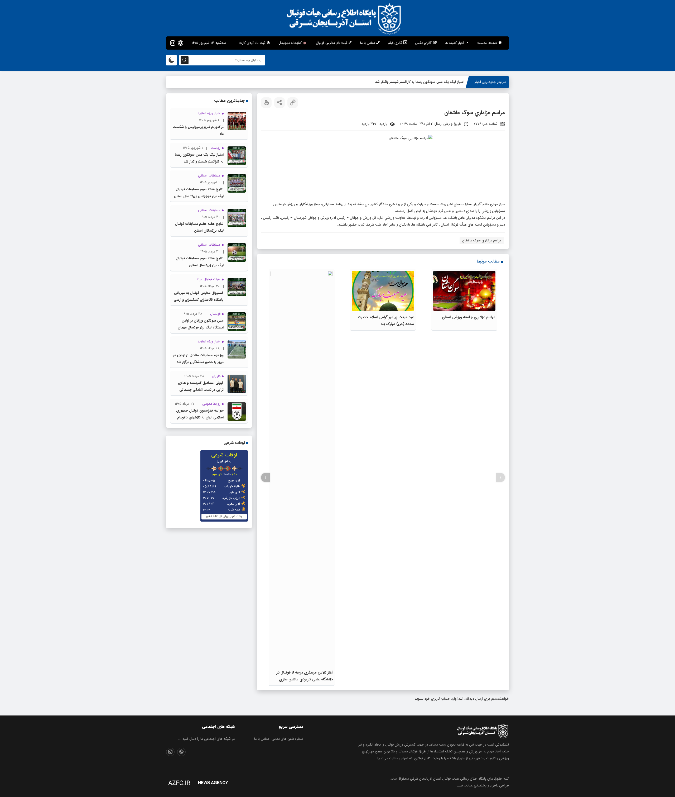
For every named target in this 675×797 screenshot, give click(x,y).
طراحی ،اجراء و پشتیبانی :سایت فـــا (483, 785)
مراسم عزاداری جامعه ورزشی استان (468, 317)
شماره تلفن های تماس (287, 739)
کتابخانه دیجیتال (290, 43)
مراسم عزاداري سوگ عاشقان (482, 240)
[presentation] (500, 477)
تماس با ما (261, 739)
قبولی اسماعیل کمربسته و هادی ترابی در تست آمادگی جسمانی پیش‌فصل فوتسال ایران (201, 389)
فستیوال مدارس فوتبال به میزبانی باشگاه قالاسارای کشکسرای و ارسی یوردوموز (199, 299)
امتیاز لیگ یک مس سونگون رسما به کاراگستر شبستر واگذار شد (419, 82)
